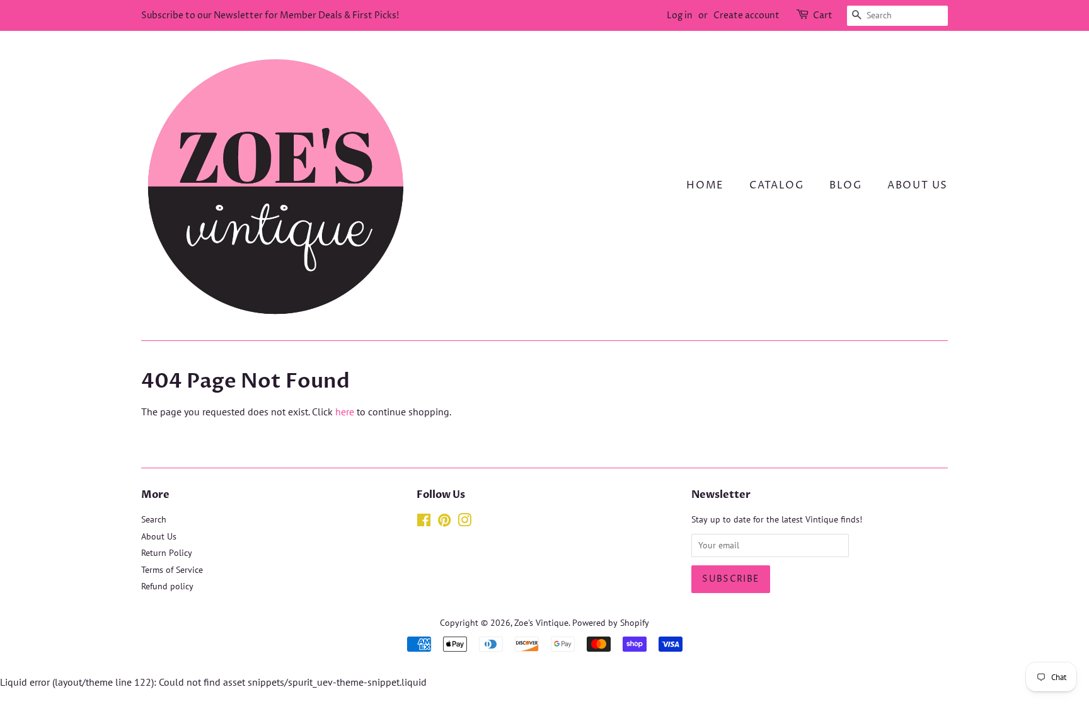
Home (704, 185)
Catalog (776, 185)
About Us (917, 185)
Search (153, 519)
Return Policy (166, 552)
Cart (823, 15)
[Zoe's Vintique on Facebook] (424, 522)
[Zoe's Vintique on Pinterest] (444, 522)
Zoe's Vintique (541, 622)
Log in (680, 15)
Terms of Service (172, 569)
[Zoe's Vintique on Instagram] (464, 522)
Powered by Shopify (610, 622)
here (344, 411)
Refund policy (167, 586)
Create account (746, 15)
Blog (845, 185)
